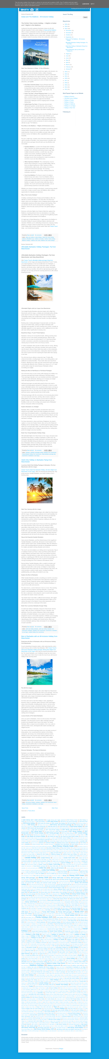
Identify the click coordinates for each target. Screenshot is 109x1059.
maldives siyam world (77, 965)
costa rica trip (83, 872)
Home (39, 808)
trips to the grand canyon (35, 1010)
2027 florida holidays (37, 833)
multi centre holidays (27, 975)
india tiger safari (81, 948)
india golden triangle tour (62, 947)
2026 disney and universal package (60, 825)
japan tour (35, 953)
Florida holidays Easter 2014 (26, 919)
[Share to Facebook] (49, 235)
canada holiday (30, 858)
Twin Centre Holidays (49, 1011)
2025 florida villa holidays (44, 823)
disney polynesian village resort (45, 898)
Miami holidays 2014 (80, 971)
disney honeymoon (25, 897)
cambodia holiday (82, 854)
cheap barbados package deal (48, 454)
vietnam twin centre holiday (78, 1022)
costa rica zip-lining (62, 873)
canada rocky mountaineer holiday (41, 861)
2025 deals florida (52, 821)
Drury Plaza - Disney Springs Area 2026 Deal (75, 903)
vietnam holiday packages (44, 1022)
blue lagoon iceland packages (47, 849)
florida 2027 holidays (26, 913)
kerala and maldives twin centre (33, 955)
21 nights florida (42, 834)
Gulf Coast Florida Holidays (48, 925)
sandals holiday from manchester (36, 632)
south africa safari (79, 995)
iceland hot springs (51, 944)
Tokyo (55, 1007)
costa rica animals (70, 868)
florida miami (62, 919)
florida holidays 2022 (71, 915)
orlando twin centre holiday (63, 983)
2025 (66, 26)
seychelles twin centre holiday (36, 994)
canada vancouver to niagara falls (52, 862)
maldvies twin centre (60, 967)
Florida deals (51, 913)
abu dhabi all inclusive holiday (36, 836)
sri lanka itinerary (50, 999)
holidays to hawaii (58, 939)
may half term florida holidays (80, 968)
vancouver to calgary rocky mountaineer (53, 1021)
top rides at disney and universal (66, 1006)
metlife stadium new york (60, 970)
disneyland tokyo (31, 903)
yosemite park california (69, 1030)
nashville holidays (68, 975)
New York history (50, 978)
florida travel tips (24, 920)
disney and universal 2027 (27, 882)
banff (22, 844)
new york (64, 976)
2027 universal (27, 834)
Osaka (31, 986)
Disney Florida (65, 894)
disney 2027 (33, 879)
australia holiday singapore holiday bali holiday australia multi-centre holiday (64, 841)
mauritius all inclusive (60, 968)
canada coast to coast (52, 855)
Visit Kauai (71, 1025)
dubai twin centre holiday (48, 237)
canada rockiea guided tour (27, 859)
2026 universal (74, 828)
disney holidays (58, 895)
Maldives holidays (26, 240)
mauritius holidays (69, 968)
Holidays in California (69, 104)
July (67, 55)
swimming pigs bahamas (58, 1000)
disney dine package (30, 894)
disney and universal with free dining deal (55, 886)
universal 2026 (75, 1011)
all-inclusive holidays (30, 802)
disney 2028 (41, 879)
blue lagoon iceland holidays (34, 849)
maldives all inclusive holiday (39, 961)
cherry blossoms (82, 866)
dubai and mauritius (52, 905)
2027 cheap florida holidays (53, 829)
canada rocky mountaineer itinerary (60, 861)
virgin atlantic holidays (32, 1026)
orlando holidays (44, 983)
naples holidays (50, 975)
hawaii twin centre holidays (72, 931)
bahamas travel (75, 842)
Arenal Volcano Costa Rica (43, 839)
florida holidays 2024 (30, 917)
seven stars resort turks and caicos (28, 992)
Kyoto (80, 955)
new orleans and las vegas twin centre (42, 976)
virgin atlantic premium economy (46, 1025)
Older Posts (55, 808)
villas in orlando (34, 1024)
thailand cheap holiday (64, 1002)
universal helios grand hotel (37, 1014)
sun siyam (40, 1000)
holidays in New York (37, 936)
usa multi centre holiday (42, 1019)
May (67, 60)
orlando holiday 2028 (32, 983)
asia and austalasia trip (63, 839)
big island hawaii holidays (53, 848)
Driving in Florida (48, 903)
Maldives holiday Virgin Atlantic (56, 963)
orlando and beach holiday (50, 981)
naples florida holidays (40, 975)
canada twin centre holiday (37, 862)
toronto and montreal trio (48, 1008)
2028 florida (35, 834)
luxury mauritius (32, 960)
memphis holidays (50, 970)
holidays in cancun (57, 934)
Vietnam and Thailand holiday (31, 1022)
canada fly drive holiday (74, 855)
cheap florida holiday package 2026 (68, 866)
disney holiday (48, 895)
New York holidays (59, 978)
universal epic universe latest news (45, 1013)
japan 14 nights (81, 950)
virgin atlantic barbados (61, 1024)
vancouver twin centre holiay (68, 1021)
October (68, 34)
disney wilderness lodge (76, 900)
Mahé (55, 960)
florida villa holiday (33, 920)
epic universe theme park (77, 906)
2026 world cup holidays (37, 829)
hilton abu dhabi (57, 932)
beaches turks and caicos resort (32, 846)
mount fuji (84, 973)
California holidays (55, 854)
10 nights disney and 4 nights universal (55, 820)
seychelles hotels (71, 992)
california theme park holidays (70, 854)
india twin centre (29, 950)
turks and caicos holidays (77, 1010)
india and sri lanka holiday (77, 945)
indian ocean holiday (40, 950)
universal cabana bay (83, 1011)
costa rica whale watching (29, 873)
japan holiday (73, 952)
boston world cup (63, 851)
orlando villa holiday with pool (46, 984)
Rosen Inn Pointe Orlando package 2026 (68, 989)
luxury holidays (80, 958)
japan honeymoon (82, 952)
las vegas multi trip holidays (32, 958)
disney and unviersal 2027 (26, 887)
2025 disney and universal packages (68, 821)
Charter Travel (53, 226)
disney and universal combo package (46, 882)
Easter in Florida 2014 (40, 906)
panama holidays (73, 986)
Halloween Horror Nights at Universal (36, 926)
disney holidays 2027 (82, 895)
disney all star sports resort (52, 879)
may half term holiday (25, 970)
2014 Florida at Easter (72, 820)
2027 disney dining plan (49, 831)
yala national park (52, 1030)
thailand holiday (73, 1002)
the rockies (75, 1003)
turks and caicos (46, 1010)
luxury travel (39, 960)
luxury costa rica (55, 958)
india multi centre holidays (56, 948)
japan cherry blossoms (33, 952)
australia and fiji (34, 841)
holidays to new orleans (33, 941)
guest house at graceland (36, 925)
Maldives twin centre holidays (48, 240)
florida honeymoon (37, 919)
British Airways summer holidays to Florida (29, 852)
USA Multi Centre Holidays (71, 98)
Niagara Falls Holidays (32, 979)
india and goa (55, 945)
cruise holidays (83, 873)
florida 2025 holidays (64, 910)
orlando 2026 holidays (29, 981)
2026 (66, 24)
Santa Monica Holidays (75, 991)
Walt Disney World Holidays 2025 (44, 1029)
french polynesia (41, 922)
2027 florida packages (52, 833)
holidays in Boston (45, 934)
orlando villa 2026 (79, 983)
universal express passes (61, 1013)
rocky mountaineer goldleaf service (30, 989)
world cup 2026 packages (34, 1030)
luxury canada (48, 958)
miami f (53, 971)
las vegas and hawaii (45, 957)
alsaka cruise (32, 839)
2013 (66, 89)
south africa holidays (71, 995)
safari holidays (81, 989)
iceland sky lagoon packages (45, 945)
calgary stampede (84, 852)
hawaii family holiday (69, 928)
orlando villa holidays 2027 (76, 984)
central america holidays (32, 864)
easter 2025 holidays (30, 906)
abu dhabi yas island (53, 836)
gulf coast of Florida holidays (71, 925)
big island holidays (66, 848)
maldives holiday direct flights (73, 963)
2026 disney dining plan (40, 826)
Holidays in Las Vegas (69, 105)
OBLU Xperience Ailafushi (67, 979)
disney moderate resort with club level (66, 897)
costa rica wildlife (39, 873)
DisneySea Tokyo (40, 903)
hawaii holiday (77, 929)
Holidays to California (25, 937)
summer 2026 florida (32, 1000)
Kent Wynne (75, 953)
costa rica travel (62, 872)
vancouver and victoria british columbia (70, 1019)
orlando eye (23, 983)
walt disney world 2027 (43, 1027)
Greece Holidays (26, 925)
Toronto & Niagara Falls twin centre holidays (31, 1008)
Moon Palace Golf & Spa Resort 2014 (54, 973)
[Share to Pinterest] (51, 235)
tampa (39, 1002)
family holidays (65, 908)
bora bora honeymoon (46, 851)
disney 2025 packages (28, 878)
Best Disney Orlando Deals (63, 846)
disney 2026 (43, 878)
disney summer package (41, 900)
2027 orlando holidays (81, 833)
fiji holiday (48, 910)
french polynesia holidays (54, 922)
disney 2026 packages (73, 878)
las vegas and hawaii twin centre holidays (73, 956)
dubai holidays (38, 237)
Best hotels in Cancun (82, 846)
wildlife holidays (24, 1030)
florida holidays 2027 (72, 917)
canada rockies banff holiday (40, 859)
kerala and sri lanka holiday (48, 955)
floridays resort (47, 920)
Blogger (61, 1048)
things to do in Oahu (30, 1006)
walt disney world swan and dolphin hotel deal (67, 1029)
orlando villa (72, 983)
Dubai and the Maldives (50, 30)
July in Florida (60, 953)
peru (48, 988)
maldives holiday (40, 963)
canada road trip (82, 857)
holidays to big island (81, 936)
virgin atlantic (51, 1024)
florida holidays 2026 (61, 917)
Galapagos (34, 923)
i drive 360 (27, 944)
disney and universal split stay (64, 884)
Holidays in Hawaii (68, 102)
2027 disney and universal (70, 829)
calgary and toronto (67, 852)
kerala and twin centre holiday (61, 955)
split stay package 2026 (80, 997)
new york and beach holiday (73, 976)
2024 (66, 28)
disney (65, 875)
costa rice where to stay (74, 873)
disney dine (71, 892)
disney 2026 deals (57, 878)
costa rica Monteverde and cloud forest (36, 872)
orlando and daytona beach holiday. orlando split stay (67, 981)
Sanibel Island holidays (64, 991)
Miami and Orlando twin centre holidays (40, 971)
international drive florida (59, 950)
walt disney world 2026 (28, 1027)
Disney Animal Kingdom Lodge (57, 887)
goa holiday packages (41, 923)
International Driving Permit (71, 950)
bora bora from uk (37, 851)
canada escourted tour (62, 855)
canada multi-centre (69, 858)
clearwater (23, 868)
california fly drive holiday (43, 854)
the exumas (57, 1003)
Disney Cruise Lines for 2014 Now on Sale (52, 890)
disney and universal (64, 881)
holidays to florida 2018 (33, 939)
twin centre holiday (39, 1011)
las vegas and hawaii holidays (57, 956)
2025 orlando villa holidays (58, 823)
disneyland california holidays (72, 902)
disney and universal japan (50, 884)
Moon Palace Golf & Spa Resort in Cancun (72, 973)
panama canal (59, 986)
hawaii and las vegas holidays (55, 929)
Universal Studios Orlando (31, 1019)
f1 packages (39, 908)
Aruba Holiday (54, 839)
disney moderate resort (52, 897)
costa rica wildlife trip (51, 873)
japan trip (42, 953)
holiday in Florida (74, 932)
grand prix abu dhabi (84, 923)
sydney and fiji (67, 1000)
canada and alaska (31, 855)
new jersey (31, 976)
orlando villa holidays (62, 984)
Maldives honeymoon (54, 965)
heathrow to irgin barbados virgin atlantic (44, 932)
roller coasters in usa (54, 989)
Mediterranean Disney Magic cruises (38, 970)
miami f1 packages (60, 971)
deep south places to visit (26, 875)
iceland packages (33, 945)
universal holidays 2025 (62, 1014)
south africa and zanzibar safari (59, 995)
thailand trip (80, 1002)
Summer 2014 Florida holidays (73, 999)
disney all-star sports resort (33, 881)
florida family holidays (69, 913)
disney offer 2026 (79, 897)
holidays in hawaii (80, 934)
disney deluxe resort (46, 892)
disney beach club (48, 889)
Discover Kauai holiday (47, 875)
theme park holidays (34, 1005)
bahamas (41, 842)
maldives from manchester (27, 963)
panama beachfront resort (50, 986)
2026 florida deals (64, 826)
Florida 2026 (76, 910)
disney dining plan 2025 (42, 894)
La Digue (86, 955)
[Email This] (45, 235)
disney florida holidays (79, 894)
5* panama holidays (51, 834)
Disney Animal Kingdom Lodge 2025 (74, 887)
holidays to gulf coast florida (45, 939)
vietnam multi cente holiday (66, 1022)
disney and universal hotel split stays (36, 884)
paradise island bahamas (83, 986)
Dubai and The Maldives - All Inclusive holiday (37, 17)
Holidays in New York (69, 107)
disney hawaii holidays (39, 895)
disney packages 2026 (32, 898)
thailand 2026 (45, 1002)
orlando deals (83, 981)
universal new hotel (39, 1016)
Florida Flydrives (80, 913)
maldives (60, 960)
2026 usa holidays (26, 829)
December (69, 30)
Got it (92, 4)
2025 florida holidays (29, 823)
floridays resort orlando (56, 920)
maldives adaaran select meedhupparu (73, 960)
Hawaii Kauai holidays (55, 931)
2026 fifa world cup (53, 826)
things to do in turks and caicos (43, 1006)
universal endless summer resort (29, 1013)
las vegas (36, 956)
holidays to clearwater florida (50, 937)
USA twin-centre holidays (54, 1019)
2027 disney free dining (61, 831)
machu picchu (48, 960)
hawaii (69, 927)
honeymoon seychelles (64, 942)
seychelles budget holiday (50, 992)
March (68, 64)
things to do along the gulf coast (45, 1005)
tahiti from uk (79, 1000)
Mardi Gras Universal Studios (40, 968)
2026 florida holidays (76, 826)
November (69, 32)
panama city (65, 986)
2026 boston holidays (82, 823)
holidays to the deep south (74, 941)
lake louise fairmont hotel (27, 956)
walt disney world (80, 1026)
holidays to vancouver (41, 942)
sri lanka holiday (41, 999)
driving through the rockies (59, 903)
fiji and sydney (41, 909)
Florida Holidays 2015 (49, 915)
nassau (74, 975)
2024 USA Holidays (40, 821)
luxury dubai (62, 958)
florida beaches (44, 913)
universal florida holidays (74, 1013)
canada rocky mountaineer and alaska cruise (70, 859)
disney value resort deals (53, 900)
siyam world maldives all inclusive (44, 995)
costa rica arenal (78, 868)
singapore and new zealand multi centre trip (73, 994)
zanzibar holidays (78, 1030)
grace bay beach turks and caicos (63, 923)
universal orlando (66, 1016)
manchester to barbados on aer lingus (30, 455)
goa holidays (50, 923)
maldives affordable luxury (28, 238)
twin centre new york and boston (63, 1011)
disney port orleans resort (76, 898)
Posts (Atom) (31, 810)
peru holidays (54, 988)
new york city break (30, 978)
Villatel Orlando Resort (43, 1024)
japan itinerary (25, 953)
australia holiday (43, 841)
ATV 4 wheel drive (79, 839)
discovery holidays (57, 875)
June (67, 58)
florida (54, 910)
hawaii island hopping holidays (39, 931)
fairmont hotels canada (48, 908)
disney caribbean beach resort (61, 889)
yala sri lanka (60, 1030)
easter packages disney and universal (54, 906)
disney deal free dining (68, 890)
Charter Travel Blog (54, 864)
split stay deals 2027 (70, 997)
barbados (28, 452)
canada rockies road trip (53, 859)
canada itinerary (45, 858)
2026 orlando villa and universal (52, 828)
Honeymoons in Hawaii (76, 942)
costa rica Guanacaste (35, 870)
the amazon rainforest (49, 1003)
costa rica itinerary (72, 870)
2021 (66, 76)
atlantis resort (72, 839)
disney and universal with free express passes (77, 886)
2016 (66, 82)
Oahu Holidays (54, 980)
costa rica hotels (62, 870)
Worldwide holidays (44, 1030)
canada (23, 855)
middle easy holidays (32, 973)
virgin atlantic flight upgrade (74, 1024)
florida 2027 (79, 912)
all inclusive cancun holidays (63, 838)
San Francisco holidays (38, 991)
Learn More (85, 4)
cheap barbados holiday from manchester (31, 454)
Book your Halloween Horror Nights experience (64, 849)
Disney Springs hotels (30, 900)
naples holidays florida (59, 975)
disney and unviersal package (40, 887)
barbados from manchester (50, 452)
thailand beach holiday (53, 1002)
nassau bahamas (81, 975)
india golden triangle (31, 947)
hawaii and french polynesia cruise (39, 928)
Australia (28, 841)
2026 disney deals (78, 824)
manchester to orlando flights (27, 968)
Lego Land (41, 958)
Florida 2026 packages (65, 912)
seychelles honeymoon (61, 992)
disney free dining (26, 895)
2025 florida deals (83, 821)
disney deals (79, 890)
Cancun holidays (66, 863)
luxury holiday (71, 958)
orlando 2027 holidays (39, 981)
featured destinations (32, 909)
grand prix (76, 923)
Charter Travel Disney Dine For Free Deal (71, 864)
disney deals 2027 (34, 892)
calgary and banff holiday (56, 852)
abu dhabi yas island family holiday (70, 836)
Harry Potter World (62, 926)
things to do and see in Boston (59, 1005)
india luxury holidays (43, 948)
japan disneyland (53, 952)
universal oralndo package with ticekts (52, 1016)
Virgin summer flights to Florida (61, 1025)
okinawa (75, 979)
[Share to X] (48, 235)
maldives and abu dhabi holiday (56, 961)
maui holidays (50, 968)
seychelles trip (24, 994)
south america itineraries (37, 997)
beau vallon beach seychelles (45, 846)
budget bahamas (43, 852)
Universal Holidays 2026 (75, 1014)
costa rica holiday (48, 870)
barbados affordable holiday (37, 452)
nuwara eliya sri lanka (44, 979)
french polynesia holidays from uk (71, 922)
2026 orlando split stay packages (35, 828)
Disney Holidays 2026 (70, 895)
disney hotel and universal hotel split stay (38, 897)
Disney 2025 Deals (76, 875)
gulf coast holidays (59, 925)
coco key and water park (32, 868)
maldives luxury (66, 965)
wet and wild (84, 1029)
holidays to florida (78, 937)
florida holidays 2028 (82, 917)
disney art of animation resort (37, 889)
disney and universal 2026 (78, 881)
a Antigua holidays (80, 834)
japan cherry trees (43, 952)
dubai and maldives (30, 237)
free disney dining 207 (30, 922)
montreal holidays (41, 973)
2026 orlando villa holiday (64, 828)
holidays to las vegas (72, 939)
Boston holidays (56, 851)
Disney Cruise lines (39, 890)
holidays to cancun (36, 937)
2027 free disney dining (67, 833)
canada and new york (41, 855)
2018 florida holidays (30, 821)
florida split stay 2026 (82, 919)
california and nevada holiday (29, 854)
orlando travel (53, 983)
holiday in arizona (65, 932)
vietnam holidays (55, 1022)
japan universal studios (51, 953)
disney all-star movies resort (68, 879)
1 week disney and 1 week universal (32, 820)
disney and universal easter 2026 (66, 882)
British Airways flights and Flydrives (79, 851)
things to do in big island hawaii (73, 1005)
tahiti (73, 1000)
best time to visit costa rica (38, 848)
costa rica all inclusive (57, 868)
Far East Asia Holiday (75, 908)
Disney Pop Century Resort (60, 898)
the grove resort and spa (66, 1003)
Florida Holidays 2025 (44, 917)
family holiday (57, 908)
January (68, 69)
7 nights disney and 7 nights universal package (66, 834)
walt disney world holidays (75, 1027)
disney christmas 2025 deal (77, 889)
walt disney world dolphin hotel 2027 (59, 1027)
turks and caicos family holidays (60, 1010)
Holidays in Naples (25, 936)
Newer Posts (25, 808)
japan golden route (63, 952)
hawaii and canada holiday (78, 926)
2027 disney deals (36, 831)
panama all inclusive (39, 986)
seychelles (40, 992)
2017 (66, 80)
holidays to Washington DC (53, 942)
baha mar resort (34, 842)
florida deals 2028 (59, 913)
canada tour (85, 861)
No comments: (38, 235)
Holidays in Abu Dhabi (32, 934)
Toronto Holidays (60, 1008)
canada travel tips (26, 862)
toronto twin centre (71, 1008)
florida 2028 (36, 913)
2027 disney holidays (75, 831)
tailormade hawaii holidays (31, 1002)
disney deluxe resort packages (60, 892)
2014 (66, 87)
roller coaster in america (43, 989)
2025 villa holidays (71, 823)
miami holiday (70, 971)
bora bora (77, 849)
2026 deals (23, 824)
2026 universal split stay (83, 828)
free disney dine (72, 920)
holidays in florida (69, 934)
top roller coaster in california (80, 1006)
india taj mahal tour (71, 948)
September (69, 37)
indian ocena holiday (49, 950)
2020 (66, 78)
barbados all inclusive (49, 844)
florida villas (40, 920)
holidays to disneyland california (65, 937)
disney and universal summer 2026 (36, 886)
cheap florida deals (53, 866)
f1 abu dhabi (33, 908)
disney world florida (31, 902)
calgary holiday (76, 852)
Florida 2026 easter (35, 912)
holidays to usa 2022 (31, 942)
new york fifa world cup (40, 978)
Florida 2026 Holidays (48, 912)
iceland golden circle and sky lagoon (38, 944)
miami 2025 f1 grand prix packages (74, 970)
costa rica (42, 868)
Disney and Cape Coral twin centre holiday (50, 881)
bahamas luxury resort (62, 842)
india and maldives (65, 945)
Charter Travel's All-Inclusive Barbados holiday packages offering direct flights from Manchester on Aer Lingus (38, 649)
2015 (66, 85)
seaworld (84, 991)
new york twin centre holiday (71, 978)
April (67, 62)
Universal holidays (50, 1014)
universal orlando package (34, 1018)
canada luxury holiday (57, 857)
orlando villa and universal (32, 984)
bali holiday (83, 842)
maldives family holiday (49, 238)
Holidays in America (69, 96)
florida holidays (38, 915)
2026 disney (31, 825)
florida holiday (29, 915)
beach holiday (75, 844)
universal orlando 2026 (77, 1016)
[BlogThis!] (46, 235)
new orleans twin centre (56, 976)
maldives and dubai (39, 238)
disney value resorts (66, 900)
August (68, 53)
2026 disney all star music (43, 824)
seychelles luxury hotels (81, 992)
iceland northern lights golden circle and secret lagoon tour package (69, 944)
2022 (66, 74)
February (68, 66)
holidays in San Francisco (67, 936)
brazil (70, 851)
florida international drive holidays (50, 919)
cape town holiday (77, 862)
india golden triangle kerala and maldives (46, 947)
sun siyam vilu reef (47, 1000)
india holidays (74, 947)
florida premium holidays (71, 919)
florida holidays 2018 (60, 915)
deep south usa (37, 875)
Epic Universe (66, 906)
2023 (66, 71)
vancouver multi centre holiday (35, 1021)
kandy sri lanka (68, 953)
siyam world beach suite (31, 995)
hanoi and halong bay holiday (51, 926)
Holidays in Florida (69, 100)
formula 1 (65, 920)
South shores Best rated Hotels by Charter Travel (55, 997)
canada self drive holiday (75, 861)
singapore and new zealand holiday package (54, 994)
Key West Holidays (72, 955)
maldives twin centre (35, 240)
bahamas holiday (50, 842)
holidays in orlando (52, 936)
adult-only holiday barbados (32, 628)
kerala (80, 953)
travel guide (80, 1008)
